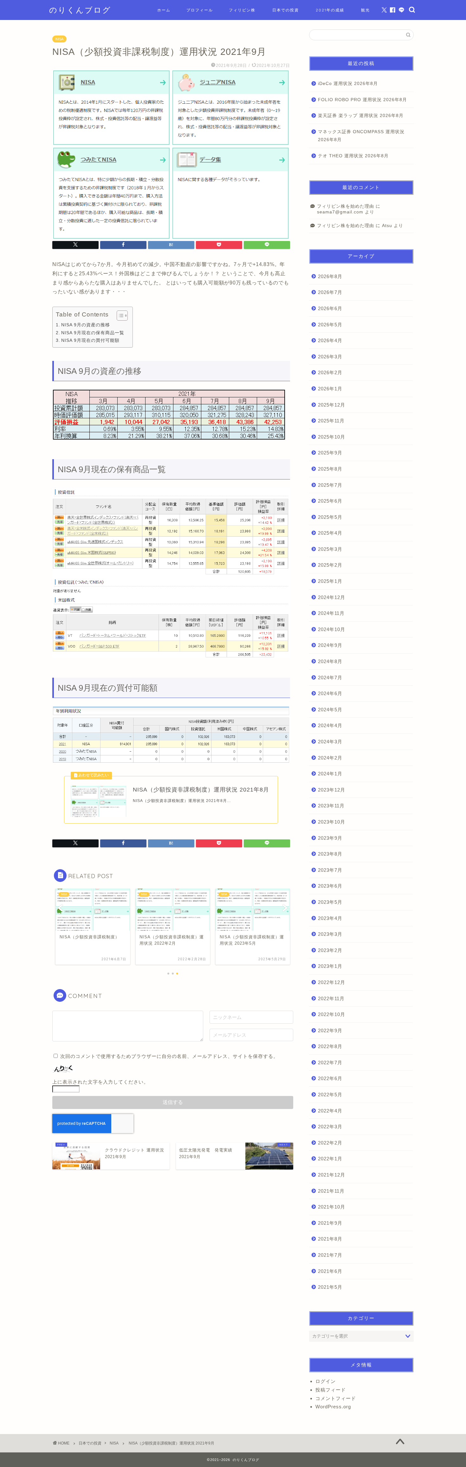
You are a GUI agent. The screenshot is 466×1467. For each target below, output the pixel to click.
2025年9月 (330, 452)
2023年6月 (330, 886)
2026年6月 (330, 308)
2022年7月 (330, 1062)
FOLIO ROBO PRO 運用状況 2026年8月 (362, 99)
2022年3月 (330, 1126)
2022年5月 (330, 1094)
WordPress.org (333, 1406)
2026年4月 (330, 340)
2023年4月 (330, 918)
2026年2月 (330, 372)
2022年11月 (331, 998)
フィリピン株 (242, 10)
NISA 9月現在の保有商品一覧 (92, 332)
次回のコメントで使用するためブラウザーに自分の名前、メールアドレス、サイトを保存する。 (169, 1056)
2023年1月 (330, 966)
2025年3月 (330, 549)
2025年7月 (330, 485)
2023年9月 (330, 838)
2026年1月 (330, 388)
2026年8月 (330, 276)
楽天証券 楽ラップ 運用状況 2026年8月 (361, 115)
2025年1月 (330, 581)
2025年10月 (331, 437)
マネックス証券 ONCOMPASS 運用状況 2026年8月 (361, 135)
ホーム (164, 10)
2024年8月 (330, 661)
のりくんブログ (80, 10)
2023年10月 (331, 822)
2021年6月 (330, 1271)
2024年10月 (331, 629)
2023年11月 (331, 805)
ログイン (325, 1381)
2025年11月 (331, 420)
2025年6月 (330, 501)
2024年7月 (330, 677)
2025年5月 (330, 517)
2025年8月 (330, 469)
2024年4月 (330, 725)
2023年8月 (330, 854)
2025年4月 (330, 533)
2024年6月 (330, 693)
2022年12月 (331, 982)
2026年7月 (330, 292)
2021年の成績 (330, 10)
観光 (365, 10)
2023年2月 (330, 950)
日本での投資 (285, 10)
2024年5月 (330, 709)
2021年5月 (330, 1287)
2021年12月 (331, 1174)
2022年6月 (330, 1078)
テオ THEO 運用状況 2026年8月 (353, 155)
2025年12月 (331, 405)
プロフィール (199, 10)
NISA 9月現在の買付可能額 (90, 340)
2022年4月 (330, 1110)
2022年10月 (331, 1014)
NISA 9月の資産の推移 (85, 324)
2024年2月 (330, 757)
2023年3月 (330, 934)
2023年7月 (330, 870)
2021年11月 (331, 1191)
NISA (59, 39)
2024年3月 (330, 741)
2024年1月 (330, 773)
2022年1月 (330, 1158)
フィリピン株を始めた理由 (345, 206)
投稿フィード (330, 1389)
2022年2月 (330, 1142)
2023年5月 (330, 902)
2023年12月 (331, 789)
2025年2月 (330, 565)
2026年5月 (330, 324)
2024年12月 (331, 597)
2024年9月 (330, 645)
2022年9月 (330, 1030)
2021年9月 (330, 1223)
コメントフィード (335, 1398)
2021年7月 (330, 1255)
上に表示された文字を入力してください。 (100, 1082)
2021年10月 (331, 1206)
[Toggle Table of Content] (119, 315)
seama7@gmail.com (340, 212)
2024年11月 (331, 613)
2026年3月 (330, 356)
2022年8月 (330, 1046)
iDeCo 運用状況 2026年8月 (348, 83)
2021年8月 (330, 1239)
